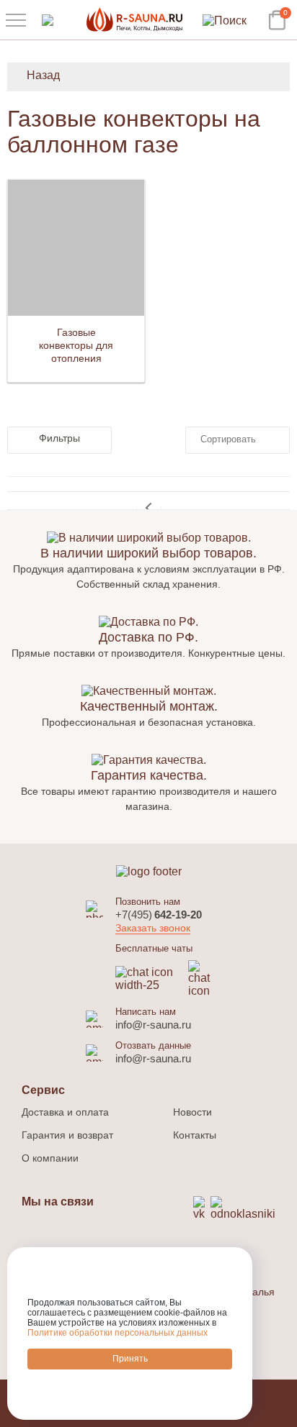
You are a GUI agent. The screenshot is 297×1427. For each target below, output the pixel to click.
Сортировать (228, 439)
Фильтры (59, 438)
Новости (192, 1112)
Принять (130, 1359)
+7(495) (158, 914)
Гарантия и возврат (67, 1135)
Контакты (194, 1135)
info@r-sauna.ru (153, 1024)
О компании (50, 1158)
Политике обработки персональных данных (117, 1333)
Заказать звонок (152, 928)
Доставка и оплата (65, 1112)
